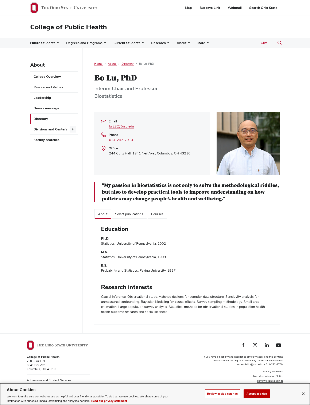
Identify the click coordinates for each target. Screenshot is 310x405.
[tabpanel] (187, 271)
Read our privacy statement (109, 400)
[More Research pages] (167, 43)
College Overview (47, 76)
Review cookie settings (222, 393)
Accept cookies (257, 393)
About (181, 43)
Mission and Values (48, 87)
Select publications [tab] (129, 214)
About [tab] (102, 214)
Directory (41, 119)
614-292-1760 (274, 364)
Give (264, 43)
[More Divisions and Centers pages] (73, 129)
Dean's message (46, 108)
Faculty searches (46, 140)
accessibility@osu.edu (250, 364)
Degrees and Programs (84, 43)
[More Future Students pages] (57, 43)
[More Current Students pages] (142, 43)
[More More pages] (207, 43)
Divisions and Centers (50, 129)
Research (158, 43)
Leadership (42, 97)
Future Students (42, 43)
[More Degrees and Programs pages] (104, 43)
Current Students (126, 43)
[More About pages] (188, 43)
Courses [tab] (157, 214)
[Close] (303, 393)
